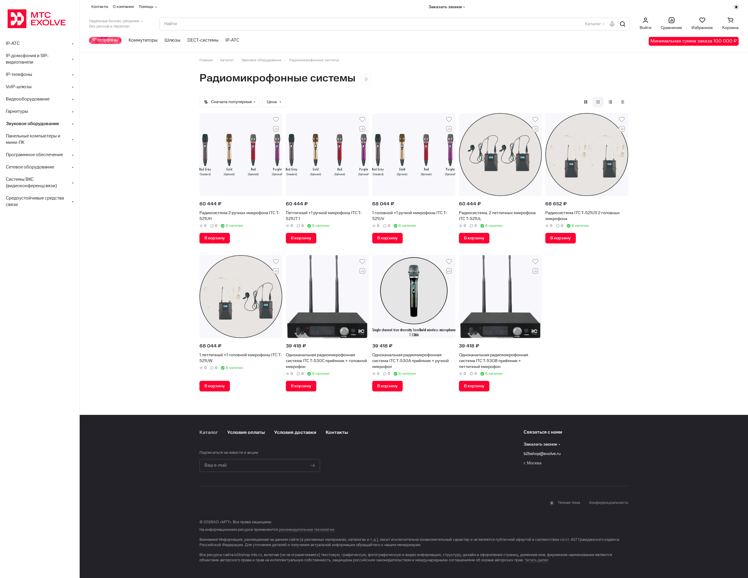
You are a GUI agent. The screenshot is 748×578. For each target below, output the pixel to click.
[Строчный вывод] (610, 102)
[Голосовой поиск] (612, 24)
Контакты (337, 432)
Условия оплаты (246, 432)
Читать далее (536, 560)
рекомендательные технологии (306, 530)
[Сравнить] (276, 129)
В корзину (214, 238)
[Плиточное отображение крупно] (585, 102)
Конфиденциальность (608, 503)
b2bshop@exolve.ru (542, 453)
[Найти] (622, 24)
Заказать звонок (445, 7)
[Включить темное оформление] (736, 7)
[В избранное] (276, 119)
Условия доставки (295, 432)
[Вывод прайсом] (622, 102)
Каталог (208, 432)
